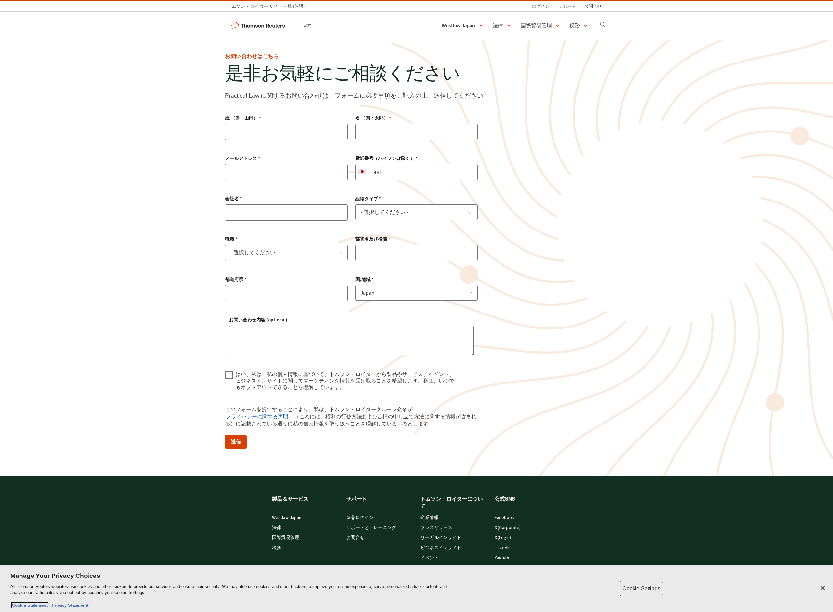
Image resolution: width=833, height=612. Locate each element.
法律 (276, 528)
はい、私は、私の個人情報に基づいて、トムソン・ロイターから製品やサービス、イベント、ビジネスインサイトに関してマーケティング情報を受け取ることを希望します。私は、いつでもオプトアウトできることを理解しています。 (345, 381)
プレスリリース (436, 528)
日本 (307, 25)
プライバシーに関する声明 (257, 416)
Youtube (503, 558)
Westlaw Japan (286, 518)
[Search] (602, 24)
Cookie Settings (641, 588)
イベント (429, 558)
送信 (236, 441)
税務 (276, 548)
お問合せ (355, 538)
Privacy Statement (68, 605)
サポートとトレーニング (371, 528)
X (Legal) (503, 538)
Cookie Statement (30, 605)
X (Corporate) (508, 528)
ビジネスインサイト (440, 548)
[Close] (822, 588)
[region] (416, 588)
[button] (463, 26)
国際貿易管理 (285, 538)
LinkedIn (503, 548)
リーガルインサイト (440, 538)
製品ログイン (360, 518)
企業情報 (429, 518)
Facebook (504, 518)
